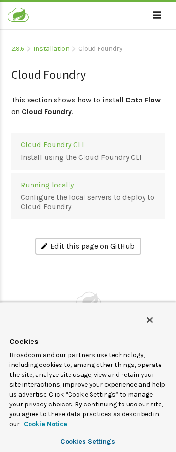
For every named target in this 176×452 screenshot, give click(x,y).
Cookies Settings (88, 441)
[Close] (149, 320)
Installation (51, 49)
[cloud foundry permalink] (6, 70)
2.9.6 (17, 49)
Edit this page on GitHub (92, 246)
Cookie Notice (44, 424)
